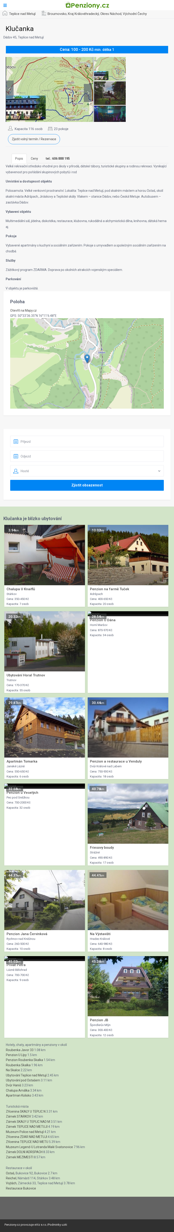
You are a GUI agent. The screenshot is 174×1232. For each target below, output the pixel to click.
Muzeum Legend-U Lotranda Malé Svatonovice (39, 1147)
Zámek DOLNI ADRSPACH (24, 1152)
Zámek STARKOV (18, 1116)
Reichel (11, 1178)
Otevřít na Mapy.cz (23, 310)
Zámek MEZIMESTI (19, 1157)
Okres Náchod (110, 14)
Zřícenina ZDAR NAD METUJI (26, 1137)
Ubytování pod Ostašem (23, 1080)
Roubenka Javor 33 (20, 1050)
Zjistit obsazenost (87, 485)
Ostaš (10, 1173)
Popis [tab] (19, 158)
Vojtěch (11, 1183)
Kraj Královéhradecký (83, 14)
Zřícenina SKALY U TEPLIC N (26, 1111)
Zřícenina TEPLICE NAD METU (27, 1142)
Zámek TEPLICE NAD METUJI (27, 1126)
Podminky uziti (57, 1224)
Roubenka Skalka (18, 1065)
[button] (87, 358)
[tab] (57, 158)
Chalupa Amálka (17, 1090)
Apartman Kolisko (18, 1095)
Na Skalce (13, 1070)
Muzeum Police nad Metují (25, 1132)
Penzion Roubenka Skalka (24, 1060)
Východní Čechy (135, 14)
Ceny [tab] (34, 158)
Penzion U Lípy (16, 1055)
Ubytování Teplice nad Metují (26, 1075)
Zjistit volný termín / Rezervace (34, 139)
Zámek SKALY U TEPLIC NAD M (28, 1121)
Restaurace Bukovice (21, 1188)
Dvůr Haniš (13, 1085)
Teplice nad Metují (22, 14)
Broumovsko (57, 14)
